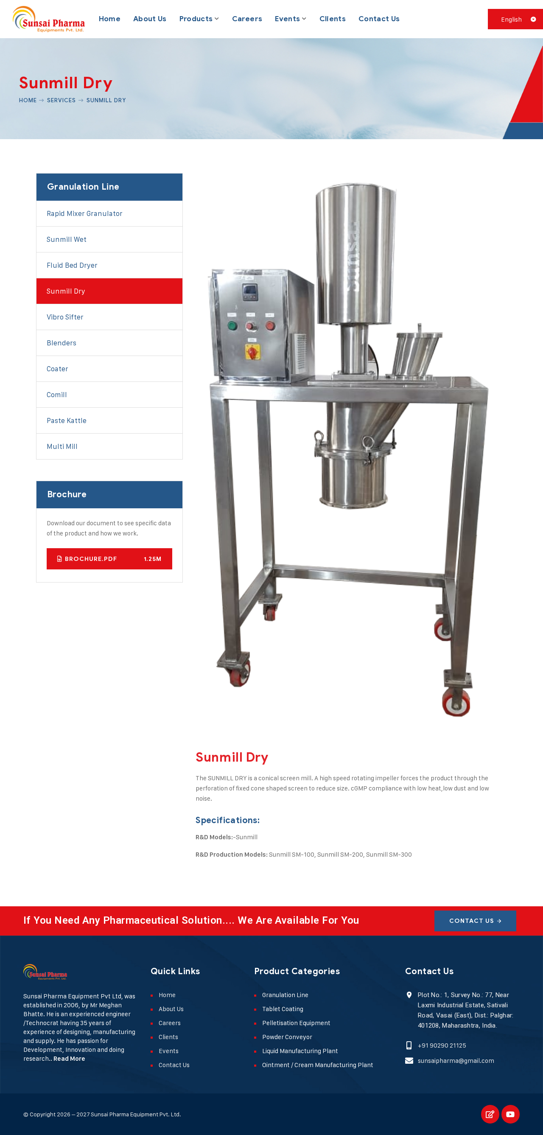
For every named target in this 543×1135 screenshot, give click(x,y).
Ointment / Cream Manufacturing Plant (317, 1065)
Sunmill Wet (67, 239)
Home (109, 18)
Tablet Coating (282, 1009)
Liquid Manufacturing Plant (300, 1051)
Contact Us (379, 18)
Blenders (61, 343)
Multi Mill (62, 446)
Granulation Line (285, 995)
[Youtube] (510, 1114)
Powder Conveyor (287, 1037)
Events (287, 18)
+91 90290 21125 (442, 1045)
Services (61, 100)
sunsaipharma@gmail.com (456, 1061)
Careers (247, 18)
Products (196, 18)
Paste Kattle (67, 420)
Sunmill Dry (66, 291)
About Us (150, 18)
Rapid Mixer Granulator (85, 213)
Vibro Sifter (65, 317)
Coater (57, 368)
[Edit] (490, 1114)
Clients (332, 18)
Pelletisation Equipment (296, 1023)
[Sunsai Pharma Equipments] (49, 19)
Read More (69, 1058)
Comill (57, 394)
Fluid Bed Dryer (72, 265)
